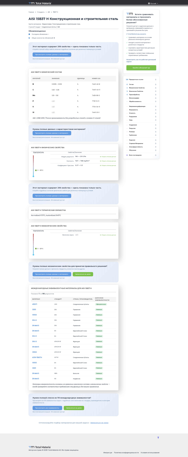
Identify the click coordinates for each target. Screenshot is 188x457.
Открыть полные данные (109, 156)
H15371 (34, 304)
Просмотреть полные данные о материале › (52, 54)
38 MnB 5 (35, 325)
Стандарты (41, 12)
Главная (31, 12)
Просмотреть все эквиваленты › (47, 408)
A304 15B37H (37, 357)
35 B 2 (34, 320)
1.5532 (34, 315)
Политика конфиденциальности (126, 453)
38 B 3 (34, 341)
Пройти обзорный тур (141, 68)
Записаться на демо (83, 274)
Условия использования (150, 453)
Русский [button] (152, 3)
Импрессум (107, 453)
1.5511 (34, 309)
